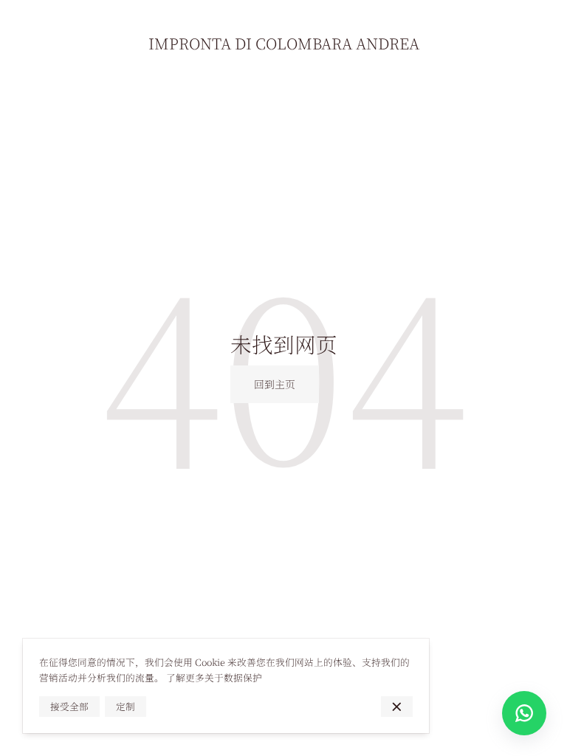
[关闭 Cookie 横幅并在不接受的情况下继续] (397, 706)
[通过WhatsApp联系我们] (524, 713)
